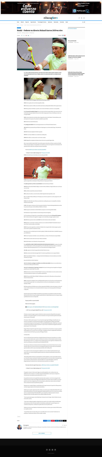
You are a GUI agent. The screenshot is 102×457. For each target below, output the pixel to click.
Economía (62, 22)
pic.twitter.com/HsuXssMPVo (39, 149)
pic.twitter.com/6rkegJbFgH (52, 307)
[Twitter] (18, 78)
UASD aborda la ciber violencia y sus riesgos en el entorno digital (76, 56)
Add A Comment (42, 433)
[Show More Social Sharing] (30, 35)
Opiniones (50, 22)
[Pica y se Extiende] (76, 34)
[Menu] (84, 22)
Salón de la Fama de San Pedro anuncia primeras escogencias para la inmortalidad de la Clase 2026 (76, 73)
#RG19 (30, 149)
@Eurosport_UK (30, 307)
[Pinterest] (18, 84)
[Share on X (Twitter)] (24, 35)
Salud (67, 22)
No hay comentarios (26, 32)
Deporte (27, 22)
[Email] (18, 86)
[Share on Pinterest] (26, 35)
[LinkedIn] (18, 81)
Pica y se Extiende (72, 40)
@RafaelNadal (38, 307)
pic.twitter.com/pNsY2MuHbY (52, 365)
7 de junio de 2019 (45, 152)
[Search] (83, 22)
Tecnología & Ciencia (42, 22)
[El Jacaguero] (51, 18)
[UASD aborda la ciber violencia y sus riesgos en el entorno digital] (76, 49)
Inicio (18, 22)
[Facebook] (18, 75)
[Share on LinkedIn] (28, 35)
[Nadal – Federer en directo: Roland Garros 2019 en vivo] (42, 54)
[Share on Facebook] (22, 35)
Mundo (22, 22)
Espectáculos (33, 22)
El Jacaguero (26, 425)
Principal (19, 27)
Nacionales (56, 22)
